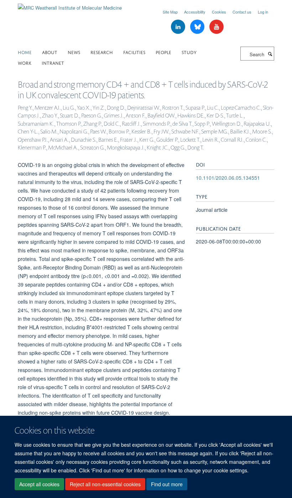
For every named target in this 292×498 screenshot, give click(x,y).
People (163, 51)
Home (25, 51)
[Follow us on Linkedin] (179, 26)
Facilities (134, 51)
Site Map (170, 12)
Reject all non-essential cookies (105, 484)
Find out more (167, 484)
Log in (263, 12)
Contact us (242, 12)
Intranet (53, 62)
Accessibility (194, 12)
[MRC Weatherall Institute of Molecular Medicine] (70, 5)
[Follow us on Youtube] (216, 26)
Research (101, 51)
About (49, 51)
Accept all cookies (39, 484)
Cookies (219, 12)
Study (189, 51)
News (74, 51)
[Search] (270, 54)
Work (24, 62)
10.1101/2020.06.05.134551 (228, 177)
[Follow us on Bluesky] (198, 26)
